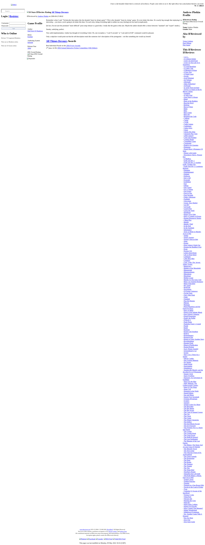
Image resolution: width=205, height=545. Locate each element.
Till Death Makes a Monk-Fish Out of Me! (192, 477)
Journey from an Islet (191, 239)
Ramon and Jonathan (191, 332)
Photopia (187, 305)
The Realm (187, 462)
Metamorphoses (189, 272)
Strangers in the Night (191, 391)
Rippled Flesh (188, 343)
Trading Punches (189, 481)
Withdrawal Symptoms (191, 512)
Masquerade (188, 270)
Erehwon (187, 176)
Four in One (188, 193)
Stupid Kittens (188, 393)
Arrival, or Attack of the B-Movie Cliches (192, 90)
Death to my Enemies (191, 145)
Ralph (186, 328)
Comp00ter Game (190, 141)
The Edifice (188, 422)
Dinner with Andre (190, 153)
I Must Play (188, 220)
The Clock (187, 416)
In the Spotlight (189, 228)
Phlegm (186, 303)
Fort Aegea (187, 191)
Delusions (187, 147)
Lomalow (187, 260)
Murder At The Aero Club (192, 280)
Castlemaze (187, 126)
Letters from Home (190, 253)
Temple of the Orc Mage (192, 405)
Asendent (187, 93)
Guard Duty (188, 209)
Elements (187, 170)
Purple (186, 326)
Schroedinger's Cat (190, 351)
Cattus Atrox (188, 128)
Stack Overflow (189, 376)
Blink (185, 109)
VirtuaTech (187, 497)
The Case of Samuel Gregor (193, 412)
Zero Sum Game (189, 522)
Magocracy (187, 266)
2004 (29, 48)
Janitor (186, 235)
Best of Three (188, 107)
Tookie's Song (188, 479)
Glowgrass (187, 201)
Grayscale (187, 207)
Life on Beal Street (190, 255)
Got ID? (186, 205)
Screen (186, 353)
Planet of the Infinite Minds (193, 312)
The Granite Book (190, 433)
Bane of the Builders (191, 101)
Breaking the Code (190, 116)
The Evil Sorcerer (190, 426)
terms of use (123, 531)
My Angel (187, 285)
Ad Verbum (188, 80)
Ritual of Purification (191, 345)
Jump (185, 241)
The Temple (188, 466)
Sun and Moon (189, 395)
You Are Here (188, 518)
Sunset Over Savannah (191, 397)
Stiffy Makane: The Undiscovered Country (190, 384)
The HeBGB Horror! (191, 437)
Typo (185, 489)
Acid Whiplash (189, 78)
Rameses (187, 330)
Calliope (186, 118)
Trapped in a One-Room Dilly (194, 485)
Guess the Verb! (189, 211)
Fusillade (187, 199)
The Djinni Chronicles (191, 420)
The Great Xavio (189, 435)
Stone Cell (187, 389)
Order (186, 297)
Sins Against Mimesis (191, 360)
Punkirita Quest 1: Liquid (192, 324)
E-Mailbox (187, 159)
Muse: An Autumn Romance (193, 282)
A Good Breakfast (190, 66)
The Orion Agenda (190, 456)
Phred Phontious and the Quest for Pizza (191, 307)
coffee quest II (188, 136)
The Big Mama (189, 408)
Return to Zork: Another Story (194, 339)
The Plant (187, 460)
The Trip (187, 468)
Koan (185, 249)
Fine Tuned (187, 187)
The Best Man (188, 406)
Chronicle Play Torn (190, 134)
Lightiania (187, 257)
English (30, 37)
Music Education (189, 284)
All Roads (187, 86)
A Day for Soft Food (191, 61)
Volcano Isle (188, 499)
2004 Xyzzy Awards (73, 46)
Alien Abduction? (190, 84)
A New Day (188, 72)
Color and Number (190, 138)
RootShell (110, 529)
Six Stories (187, 362)
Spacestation (188, 366)
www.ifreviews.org (85, 529)
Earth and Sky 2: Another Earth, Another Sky (192, 163)
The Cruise (187, 418)
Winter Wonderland (190, 510)
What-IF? (187, 502)
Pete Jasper (186, 45)
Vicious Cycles (189, 495)
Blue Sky (187, 114)
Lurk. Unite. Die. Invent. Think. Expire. (192, 263)
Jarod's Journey (189, 237)
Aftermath (187, 82)
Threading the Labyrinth (192, 474)
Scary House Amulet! (191, 349)
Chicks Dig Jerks (189, 132)
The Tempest (188, 464)
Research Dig (188, 337)
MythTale (187, 287)
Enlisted (186, 174)
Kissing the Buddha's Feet (192, 247)
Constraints (187, 143)
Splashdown (188, 368)
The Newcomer (189, 451)
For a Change (188, 189)
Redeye (186, 333)
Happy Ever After (190, 214)
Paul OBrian (187, 43)
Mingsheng (187, 274)
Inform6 (30, 42)
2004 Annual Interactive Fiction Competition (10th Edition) (77, 48)
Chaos (186, 130)
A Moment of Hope (190, 70)
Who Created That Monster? (193, 508)
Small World (188, 364)
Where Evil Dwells (190, 506)
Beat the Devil (188, 103)
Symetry (186, 401)
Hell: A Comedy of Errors (192, 216)
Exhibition (187, 182)
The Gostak (188, 431)
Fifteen (186, 186)
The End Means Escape (192, 424)
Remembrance (188, 335)
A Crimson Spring (190, 59)
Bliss (185, 111)
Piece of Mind (188, 310)
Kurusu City (188, 251)
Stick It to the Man (190, 381)
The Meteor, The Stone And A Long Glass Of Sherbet (193, 446)
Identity (186, 222)
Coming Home (189, 139)
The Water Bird (189, 470)
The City (187, 414)
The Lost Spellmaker (191, 439)
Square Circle (188, 374)
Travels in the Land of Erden (193, 487)
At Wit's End (188, 95)
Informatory (188, 230)
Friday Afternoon (189, 197)
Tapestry (187, 403)
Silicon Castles (189, 358)
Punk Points (188, 322)
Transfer (186, 483)
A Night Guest (188, 74)
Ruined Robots (189, 347)
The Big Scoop (189, 410)
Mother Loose (188, 278)
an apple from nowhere (191, 88)
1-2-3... (186, 57)
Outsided (187, 299)
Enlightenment (189, 172)
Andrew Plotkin (43, 16)
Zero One (187, 520)
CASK (186, 122)
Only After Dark (189, 295)
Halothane (187, 212)
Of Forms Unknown (191, 291)
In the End (187, 226)
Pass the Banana (189, 301)
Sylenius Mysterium (190, 399)
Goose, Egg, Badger (191, 203)
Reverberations (189, 341)
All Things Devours (60, 12)
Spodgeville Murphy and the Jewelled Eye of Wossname (193, 371)
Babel (186, 99)
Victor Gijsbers (188, 41)
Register (14, 16)
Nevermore (187, 289)
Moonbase (187, 276)
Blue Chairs (188, 113)
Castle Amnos (188, 124)
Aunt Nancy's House (191, 97)
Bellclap (186, 105)
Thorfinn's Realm (189, 472)
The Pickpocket (189, 458)
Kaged (186, 243)
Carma (186, 120)
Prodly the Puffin (189, 318)
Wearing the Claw (190, 501)
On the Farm (188, 293)
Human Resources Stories (192, 218)
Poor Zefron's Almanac (191, 314)
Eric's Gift (187, 178)
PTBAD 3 (187, 320)
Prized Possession (190, 316)
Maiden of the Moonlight (192, 268)
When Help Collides (191, 504)
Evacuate (187, 180)
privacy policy (113, 531)
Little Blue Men (189, 259)
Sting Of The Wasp (190, 387)
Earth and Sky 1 (189, 161)
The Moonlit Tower (190, 449)
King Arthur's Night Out (192, 245)
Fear (185, 184)
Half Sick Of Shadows (35, 31)
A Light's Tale (188, 68)
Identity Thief (188, 224)
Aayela (186, 76)
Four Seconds (188, 195)
